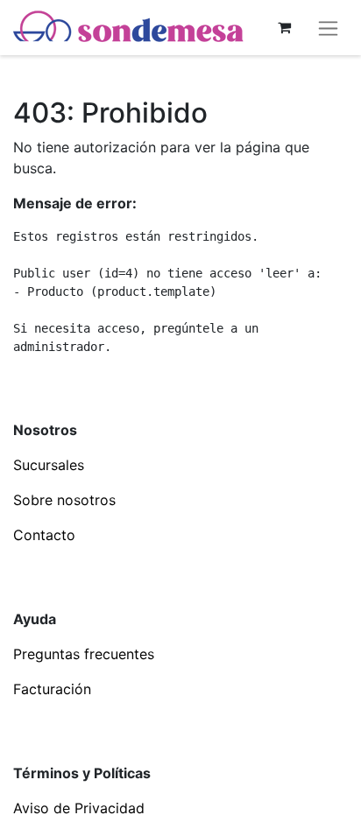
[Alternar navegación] (328, 27)
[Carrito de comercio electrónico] (283, 27)
